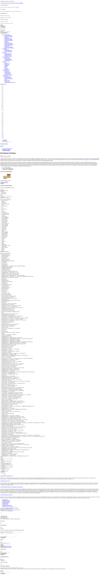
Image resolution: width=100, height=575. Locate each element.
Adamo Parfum (4, 229)
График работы (7, 80)
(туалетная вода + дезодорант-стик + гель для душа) (11, 328)
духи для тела (4, 302)
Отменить (2, 554)
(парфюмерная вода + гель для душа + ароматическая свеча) (12, 307)
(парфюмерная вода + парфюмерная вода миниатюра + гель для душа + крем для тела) (17, 338)
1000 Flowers (4, 202)
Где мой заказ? (7, 60)
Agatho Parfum (4, 246)
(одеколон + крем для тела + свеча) (8, 384)
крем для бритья (4, 263)
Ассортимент (7, 49)
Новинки (4, 52)
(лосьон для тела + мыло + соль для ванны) (9, 306)
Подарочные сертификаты (9, 47)
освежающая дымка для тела (7, 284)
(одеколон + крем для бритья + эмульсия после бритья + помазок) (13, 401)
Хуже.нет (6, 68)
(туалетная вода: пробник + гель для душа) (9, 298)
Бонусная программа (8, 74)
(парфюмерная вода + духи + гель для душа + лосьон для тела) (13, 387)
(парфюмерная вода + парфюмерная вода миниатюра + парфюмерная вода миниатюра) (17, 341)
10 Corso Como (4, 200)
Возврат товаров (5, 503)
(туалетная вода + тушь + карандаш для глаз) (10, 365)
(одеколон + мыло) (5, 323)
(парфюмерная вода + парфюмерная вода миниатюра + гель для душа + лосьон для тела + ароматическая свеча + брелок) (23, 422)
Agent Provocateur (5, 247)
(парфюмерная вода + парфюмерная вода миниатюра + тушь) (12, 424)
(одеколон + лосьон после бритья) (8, 326)
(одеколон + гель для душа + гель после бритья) (10, 274)
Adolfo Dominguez (5, 231)
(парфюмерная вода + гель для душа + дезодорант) (11, 415)
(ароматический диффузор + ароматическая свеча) (11, 439)
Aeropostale (4, 238)
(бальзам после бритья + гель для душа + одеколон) (11, 332)
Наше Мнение (7, 69)
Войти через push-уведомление (5, 547)
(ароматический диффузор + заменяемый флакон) (10, 437)
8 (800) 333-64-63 (9, 508)
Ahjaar (3, 250)
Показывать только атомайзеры (7, 466)
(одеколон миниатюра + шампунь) (8, 345)
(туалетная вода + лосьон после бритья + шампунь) (11, 441)
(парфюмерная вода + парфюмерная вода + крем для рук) (12, 337)
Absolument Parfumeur (5, 214)
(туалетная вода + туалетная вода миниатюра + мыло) (11, 418)
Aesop (3, 239)
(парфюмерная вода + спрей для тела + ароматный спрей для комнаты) (14, 433)
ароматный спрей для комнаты (7, 281)
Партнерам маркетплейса (7, 505)
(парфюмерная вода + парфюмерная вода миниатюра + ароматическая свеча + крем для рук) (18, 371)
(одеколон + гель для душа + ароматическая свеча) (11, 311)
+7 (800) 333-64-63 (3, 516)
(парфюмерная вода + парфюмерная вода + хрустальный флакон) (13, 275)
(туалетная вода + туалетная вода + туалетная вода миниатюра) (13, 443)
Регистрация (9, 546)
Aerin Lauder (4, 237)
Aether (3, 240)
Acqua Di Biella (4, 219)
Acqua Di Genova (5, 220)
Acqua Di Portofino (5, 224)
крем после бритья (5, 288)
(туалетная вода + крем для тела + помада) (9, 428)
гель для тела (4, 262)
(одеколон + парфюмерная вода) (7, 425)
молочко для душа (5, 327)
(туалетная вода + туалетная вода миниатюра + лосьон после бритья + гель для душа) (17, 447)
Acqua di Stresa (4, 226)
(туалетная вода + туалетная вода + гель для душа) (11, 316)
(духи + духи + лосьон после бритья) (8, 386)
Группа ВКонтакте (8, 77)
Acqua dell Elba (4, 216)
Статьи (6, 79)
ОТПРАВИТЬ (3, 537)
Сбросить (2, 145)
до (0, 196)
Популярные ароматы (8, 39)
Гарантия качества (5, 502)
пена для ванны (4, 261)
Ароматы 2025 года (8, 54)
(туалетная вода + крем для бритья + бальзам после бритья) (12, 392)
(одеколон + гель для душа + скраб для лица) (10, 398)
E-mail (1, 570)
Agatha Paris (4, 244)
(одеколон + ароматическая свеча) (8, 445)
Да (1, 30)
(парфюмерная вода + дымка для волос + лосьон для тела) (12, 427)
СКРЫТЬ (2, 183)
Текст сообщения (3, 536)
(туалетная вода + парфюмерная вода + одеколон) (10, 351)
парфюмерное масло (5, 280)
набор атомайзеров (5, 412)
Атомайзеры (7, 42)
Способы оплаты (8, 58)
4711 (2, 210)
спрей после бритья (5, 286)
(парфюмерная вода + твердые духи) (8, 304)
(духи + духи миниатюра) (6, 442)
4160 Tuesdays (4, 209)
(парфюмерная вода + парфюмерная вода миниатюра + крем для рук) (14, 342)
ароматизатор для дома (6, 259)
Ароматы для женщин (8, 35)
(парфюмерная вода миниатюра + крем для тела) (10, 368)
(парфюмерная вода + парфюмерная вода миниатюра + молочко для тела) (15, 355)
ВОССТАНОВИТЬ (3, 553)
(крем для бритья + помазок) (7, 407)
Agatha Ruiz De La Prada (6, 245)
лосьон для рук (4, 282)
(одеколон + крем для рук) (6, 410)
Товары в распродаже (5, 468)
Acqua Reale (4, 227)
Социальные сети (8, 72)
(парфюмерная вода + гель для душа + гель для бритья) (11, 440)
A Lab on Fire (4, 212)
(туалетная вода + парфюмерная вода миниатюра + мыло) (12, 393)
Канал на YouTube (8, 76)
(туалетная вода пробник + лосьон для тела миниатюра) (12, 361)
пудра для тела (4, 289)
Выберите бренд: (3, 84)
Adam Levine (4, 228)
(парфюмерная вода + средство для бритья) (9, 453)
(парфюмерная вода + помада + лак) (8, 362)
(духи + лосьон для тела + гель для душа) (9, 438)
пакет (3, 312)
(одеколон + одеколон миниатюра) (8, 413)
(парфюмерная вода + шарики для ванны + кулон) (10, 273)
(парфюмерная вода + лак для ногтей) (8, 408)
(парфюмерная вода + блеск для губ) (8, 370)
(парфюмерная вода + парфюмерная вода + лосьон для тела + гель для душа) (15, 444)
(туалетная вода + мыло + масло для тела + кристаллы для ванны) (13, 421)
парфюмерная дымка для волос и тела (8, 308)
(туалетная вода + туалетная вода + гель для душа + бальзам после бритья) (15, 317)
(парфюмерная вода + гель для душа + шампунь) (10, 446)
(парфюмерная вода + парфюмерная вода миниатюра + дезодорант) (14, 417)
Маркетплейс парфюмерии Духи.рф (11, 507)
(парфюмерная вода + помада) (7, 346)
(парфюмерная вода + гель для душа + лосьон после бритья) (12, 318)
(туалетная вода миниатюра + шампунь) (9, 344)
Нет (3, 30)
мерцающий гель (5, 283)
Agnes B (3, 248)
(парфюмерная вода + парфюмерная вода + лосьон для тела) (12, 400)
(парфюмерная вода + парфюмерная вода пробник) (11, 339)
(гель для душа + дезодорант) (7, 452)
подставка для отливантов (6, 335)
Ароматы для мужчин (8, 36)
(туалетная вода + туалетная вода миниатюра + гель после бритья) (13, 426)
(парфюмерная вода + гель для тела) (8, 391)
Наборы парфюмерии (8, 50)
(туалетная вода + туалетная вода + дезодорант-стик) (11, 411)
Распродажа (7, 37)
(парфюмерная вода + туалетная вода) (8, 325)
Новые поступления (8, 38)
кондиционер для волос (6, 269)
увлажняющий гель (5, 301)
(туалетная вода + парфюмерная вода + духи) (10, 373)
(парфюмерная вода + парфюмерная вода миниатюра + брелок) (13, 451)
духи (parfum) (4, 257)
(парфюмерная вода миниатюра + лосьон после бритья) (11, 423)
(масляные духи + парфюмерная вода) (8, 372)
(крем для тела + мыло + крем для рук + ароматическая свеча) (13, 420)
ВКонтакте (6, 65)
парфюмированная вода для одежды (8, 260)
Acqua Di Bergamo (5, 218)
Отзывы (3, 61)
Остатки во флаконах (8, 43)
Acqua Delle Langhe (5, 217)
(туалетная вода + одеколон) (7, 380)
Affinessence (4, 241)
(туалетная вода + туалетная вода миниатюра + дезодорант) (12, 389)
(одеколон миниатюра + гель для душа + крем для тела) (11, 379)
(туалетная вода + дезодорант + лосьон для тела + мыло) (12, 397)
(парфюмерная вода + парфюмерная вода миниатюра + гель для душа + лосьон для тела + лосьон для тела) (21, 435)
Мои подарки (7, 71)
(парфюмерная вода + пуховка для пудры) (9, 354)
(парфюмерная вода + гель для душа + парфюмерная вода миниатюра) (14, 409)
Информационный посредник (10, 82)
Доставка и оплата (5, 57)
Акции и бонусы (5, 70)
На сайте (6, 66)
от (0, 195)
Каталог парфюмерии (6, 34)
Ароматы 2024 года (8, 55)
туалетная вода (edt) (5, 254)
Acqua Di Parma (4, 222)
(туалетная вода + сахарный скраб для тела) (9, 271)
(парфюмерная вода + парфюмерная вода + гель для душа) (12, 315)
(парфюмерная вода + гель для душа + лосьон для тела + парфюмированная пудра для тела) (18, 406)
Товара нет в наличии (4, 182)
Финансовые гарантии (9, 78)
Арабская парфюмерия (9, 40)
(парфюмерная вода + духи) (7, 336)
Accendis (3, 215)
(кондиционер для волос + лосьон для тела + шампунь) (11, 305)
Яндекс (6, 62)
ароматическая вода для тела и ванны (8, 310)
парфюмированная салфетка (7, 268)
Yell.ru (6, 67)
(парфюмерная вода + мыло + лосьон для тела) (10, 313)
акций (87, 159)
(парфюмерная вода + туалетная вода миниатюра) (10, 369)
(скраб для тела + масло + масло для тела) (9, 303)
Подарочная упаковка (8, 46)
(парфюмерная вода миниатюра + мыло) (9, 448)
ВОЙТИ (2, 545)
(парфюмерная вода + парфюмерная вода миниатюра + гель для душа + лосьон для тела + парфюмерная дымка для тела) (23, 436)
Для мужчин (4, 140)
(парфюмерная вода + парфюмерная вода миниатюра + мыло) (13, 416)
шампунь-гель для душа (6, 270)
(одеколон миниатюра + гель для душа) (9, 366)
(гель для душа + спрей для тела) (7, 434)
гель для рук (4, 291)
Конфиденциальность (6, 500)
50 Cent (3, 211)
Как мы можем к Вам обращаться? (6, 531)
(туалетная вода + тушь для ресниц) (8, 382)
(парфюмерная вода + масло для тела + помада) (10, 359)
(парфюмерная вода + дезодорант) (8, 297)
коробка (3, 333)
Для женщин (4, 139)
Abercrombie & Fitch (5, 213)
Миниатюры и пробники (9, 44)
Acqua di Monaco (5, 221)
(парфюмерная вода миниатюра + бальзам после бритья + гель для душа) (15, 419)
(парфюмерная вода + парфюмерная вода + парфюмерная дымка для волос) (15, 455)
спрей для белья (4, 414)
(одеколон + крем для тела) (6, 357)
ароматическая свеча (5, 258)
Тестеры (6, 41)
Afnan (3, 242)
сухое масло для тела (5, 285)
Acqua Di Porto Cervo (5, 223)
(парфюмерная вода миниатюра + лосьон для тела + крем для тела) (13, 353)
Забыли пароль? (3, 546)
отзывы (80, 158)
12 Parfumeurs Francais (5, 203)
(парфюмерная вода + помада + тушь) (8, 360)
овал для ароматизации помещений (8, 314)
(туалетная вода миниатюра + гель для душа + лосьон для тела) (13, 363)
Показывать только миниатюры (7, 464)
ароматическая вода (5, 299)
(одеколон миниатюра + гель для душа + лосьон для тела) (12, 364)
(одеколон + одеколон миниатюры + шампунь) (10, 277)
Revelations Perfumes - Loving (5, 180)
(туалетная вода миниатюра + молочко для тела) (10, 324)
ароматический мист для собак (7, 450)
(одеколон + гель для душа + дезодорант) (9, 334)
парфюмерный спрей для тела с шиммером (9, 378)
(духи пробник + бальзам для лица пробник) (9, 385)
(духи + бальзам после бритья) (7, 399)
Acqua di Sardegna (5, 225)
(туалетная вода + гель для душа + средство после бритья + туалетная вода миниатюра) (17, 358)
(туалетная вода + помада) (6, 352)
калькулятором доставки (48, 160)
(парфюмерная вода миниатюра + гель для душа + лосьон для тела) (13, 343)
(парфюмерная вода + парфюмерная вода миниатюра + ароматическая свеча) (15, 449)
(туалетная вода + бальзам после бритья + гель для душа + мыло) (13, 383)
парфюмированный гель (6, 287)
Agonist (3, 249)
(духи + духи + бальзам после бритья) (8, 356)
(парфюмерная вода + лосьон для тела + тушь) (10, 272)
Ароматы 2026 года (8, 53)
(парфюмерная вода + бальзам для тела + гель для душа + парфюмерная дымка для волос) (17, 276)
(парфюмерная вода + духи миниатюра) (9, 454)
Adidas (3, 230)
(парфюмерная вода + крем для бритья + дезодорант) (11, 340)
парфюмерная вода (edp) (6, 255)
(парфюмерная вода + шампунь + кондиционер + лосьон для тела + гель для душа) (16, 394)
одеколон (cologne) (5, 256)
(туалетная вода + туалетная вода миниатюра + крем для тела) (13, 390)
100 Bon (3, 201)
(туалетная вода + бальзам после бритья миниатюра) (11, 396)
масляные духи (4, 279)
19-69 (3, 204)
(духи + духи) (4, 329)
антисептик (4, 330)
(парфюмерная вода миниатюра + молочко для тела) (11, 300)
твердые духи (4, 278)
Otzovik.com (7, 64)
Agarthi (3, 243)
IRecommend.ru (7, 63)
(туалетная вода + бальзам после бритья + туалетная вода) (12, 395)
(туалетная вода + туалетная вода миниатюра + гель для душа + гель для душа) (16, 381)
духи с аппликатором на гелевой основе (9, 296)
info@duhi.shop (10, 510)
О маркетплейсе (5, 75)
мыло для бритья (5, 331)
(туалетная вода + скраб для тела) (7, 309)
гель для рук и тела (5, 290)
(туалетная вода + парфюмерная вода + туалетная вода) (11, 388)
